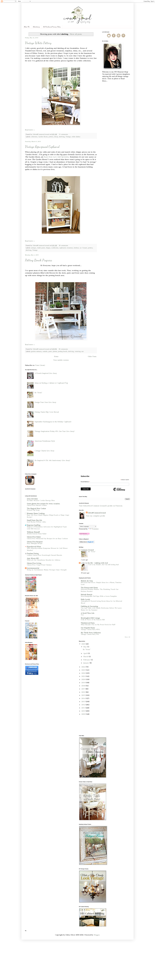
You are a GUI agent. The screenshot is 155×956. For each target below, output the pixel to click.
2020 (83, 679)
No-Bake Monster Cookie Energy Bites (41, 500)
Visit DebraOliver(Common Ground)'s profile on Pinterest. (101, 506)
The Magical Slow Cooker (36, 508)
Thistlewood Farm (88, 623)
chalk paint (41, 248)
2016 (83, 692)
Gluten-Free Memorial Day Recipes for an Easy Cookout (47, 538)
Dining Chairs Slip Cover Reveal (47, 412)
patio (50, 351)
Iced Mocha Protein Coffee (36, 522)
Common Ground (87, 550)
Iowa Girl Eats (32, 499)
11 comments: (64, 134)
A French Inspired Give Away (46, 373)
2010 (83, 711)
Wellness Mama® (33, 532)
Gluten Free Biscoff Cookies (37, 505)
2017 (83, 689)
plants (55, 351)
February (87, 660)
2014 (83, 698)
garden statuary (36, 351)
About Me (27, 27)
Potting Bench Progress (38, 260)
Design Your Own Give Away (45, 402)
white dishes (76, 137)
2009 (83, 714)
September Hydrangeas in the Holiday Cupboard (53, 422)
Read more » (30, 130)
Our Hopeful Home (88, 628)
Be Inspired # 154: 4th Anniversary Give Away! (52, 460)
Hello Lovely (85, 599)
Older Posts (92, 356)
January (86, 663)
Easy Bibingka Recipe (34, 543)
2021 (83, 676)
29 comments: (64, 349)
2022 (83, 673)
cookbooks (54, 248)
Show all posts (76, 34)
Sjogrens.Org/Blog (33, 525)
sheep (56, 137)
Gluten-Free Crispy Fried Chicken (39, 565)
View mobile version (61, 360)
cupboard (62, 248)
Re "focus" (38, 393)
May (85, 647)
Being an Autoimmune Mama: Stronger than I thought (47, 570)
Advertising (36, 27)
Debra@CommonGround (97, 513)
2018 (83, 686)
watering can (79, 351)
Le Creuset (83, 248)
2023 (83, 670)
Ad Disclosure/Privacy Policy (52, 27)
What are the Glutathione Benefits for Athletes (43, 560)
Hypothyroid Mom (34, 547)
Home (56, 356)
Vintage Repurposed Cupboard (42, 147)
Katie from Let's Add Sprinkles (56, 157)
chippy (48, 248)
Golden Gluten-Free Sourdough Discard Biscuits (44, 555)
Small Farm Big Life (34, 520)
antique (33, 248)
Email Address (85, 482)
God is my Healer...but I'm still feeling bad (103, 565)
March (86, 657)
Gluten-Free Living (34, 563)
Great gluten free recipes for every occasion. (43, 504)
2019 (83, 683)
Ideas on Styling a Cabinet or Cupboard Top (51, 383)
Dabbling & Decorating (89, 606)
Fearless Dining (33, 553)
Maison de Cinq (87, 581)
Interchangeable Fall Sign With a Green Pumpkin (99, 596)
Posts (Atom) (40, 365)
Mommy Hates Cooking (36, 513)
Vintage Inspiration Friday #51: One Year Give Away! (55, 431)
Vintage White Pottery (38, 43)
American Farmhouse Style (45, 441)
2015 (83, 695)
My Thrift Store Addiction (91, 633)
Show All (127, 637)
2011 (83, 708)
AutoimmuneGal (33, 568)
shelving (62, 137)
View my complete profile (95, 516)
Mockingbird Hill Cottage (90, 618)
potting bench (62, 351)
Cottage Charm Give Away (44, 451)
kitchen (76, 248)
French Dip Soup (33, 510)
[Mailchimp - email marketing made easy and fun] (119, 491)
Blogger (96, 935)
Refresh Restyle (86, 595)
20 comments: (64, 245)
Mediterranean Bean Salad (36, 534)
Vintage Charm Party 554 (90, 634)
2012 (83, 705)
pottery (51, 137)
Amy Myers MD (33, 558)
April (85, 653)
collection (34, 137)
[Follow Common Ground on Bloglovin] (84, 535)
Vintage (68, 137)
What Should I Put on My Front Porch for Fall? (98, 625)
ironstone (70, 248)
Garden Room (43, 137)
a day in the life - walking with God (94, 563)
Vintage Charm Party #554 (90, 629)
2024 (83, 667)
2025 (83, 644)
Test (82, 615)
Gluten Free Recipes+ (35, 542)
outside (45, 351)
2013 (83, 702)
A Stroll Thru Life (87, 613)
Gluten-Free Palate (34, 537)
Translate (95, 529)
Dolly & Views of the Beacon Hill (93, 620)
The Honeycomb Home (89, 588)
